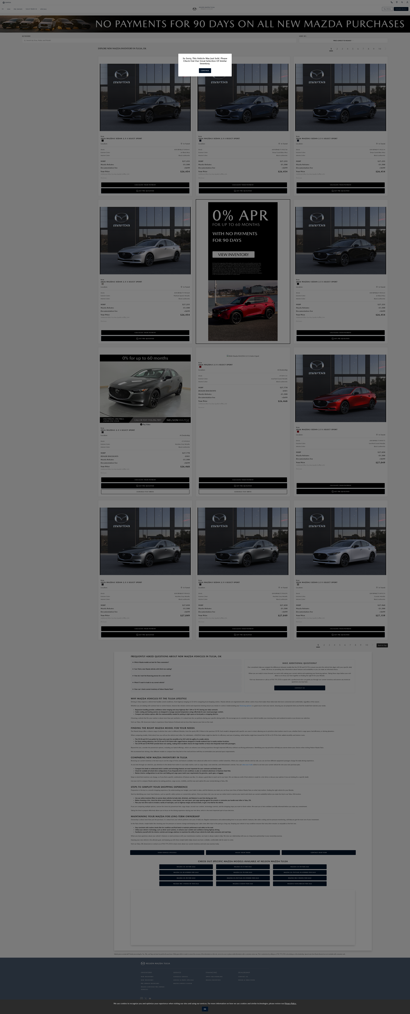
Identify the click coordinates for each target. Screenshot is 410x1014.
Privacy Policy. (290, 1003)
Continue (205, 70)
